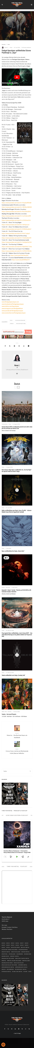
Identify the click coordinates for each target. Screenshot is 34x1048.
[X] (8, 1029)
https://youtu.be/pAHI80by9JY (21, 259)
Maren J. (6, 47)
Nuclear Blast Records (9, 964)
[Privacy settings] (3, 1045)
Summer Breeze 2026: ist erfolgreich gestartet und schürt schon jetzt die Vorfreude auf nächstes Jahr (17, 427)
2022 (17, 945)
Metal (4, 960)
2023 (22, 945)
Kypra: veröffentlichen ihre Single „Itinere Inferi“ (13, 551)
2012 (3, 943)
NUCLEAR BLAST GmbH (21, 323)
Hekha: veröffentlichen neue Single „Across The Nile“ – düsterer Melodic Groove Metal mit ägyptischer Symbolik (16, 511)
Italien (12, 323)
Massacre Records (8, 958)
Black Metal (25, 947)
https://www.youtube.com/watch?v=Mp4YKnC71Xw (17, 246)
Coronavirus (23, 949)
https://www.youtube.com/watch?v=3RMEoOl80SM (17, 207)
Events (3, 587)
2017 (22, 943)
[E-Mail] (19, 346)
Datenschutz (26, 1024)
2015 (13, 943)
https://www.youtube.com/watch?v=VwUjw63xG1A (16, 242)
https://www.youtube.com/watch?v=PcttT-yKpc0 (16, 233)
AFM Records (16, 947)
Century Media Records (10, 949)
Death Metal (6, 951)
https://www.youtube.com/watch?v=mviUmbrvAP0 (16, 216)
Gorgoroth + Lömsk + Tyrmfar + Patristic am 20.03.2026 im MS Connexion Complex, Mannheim (16, 590)
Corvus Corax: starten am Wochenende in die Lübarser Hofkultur (17, 751)
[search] (30, 771)
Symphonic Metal (21, 969)
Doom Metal (26, 951)
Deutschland (16, 951)
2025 (3, 947)
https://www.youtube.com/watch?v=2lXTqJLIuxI (15, 224)
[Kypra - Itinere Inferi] (17, 530)
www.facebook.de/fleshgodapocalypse (13, 304)
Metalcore (26, 960)
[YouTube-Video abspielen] (17, 77)
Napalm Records (7, 962)
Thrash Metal (6, 971)
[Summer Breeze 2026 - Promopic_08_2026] (17, 406)
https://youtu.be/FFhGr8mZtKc (19, 255)
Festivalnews (5, 424)
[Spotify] (18, 1029)
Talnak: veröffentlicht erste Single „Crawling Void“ (13, 675)
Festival (5, 954)
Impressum (20, 1024)
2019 (12, 320)
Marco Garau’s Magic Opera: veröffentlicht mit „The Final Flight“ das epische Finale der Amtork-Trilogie (17, 470)
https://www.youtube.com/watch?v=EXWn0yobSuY (16, 229)
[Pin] (14, 346)
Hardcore (28, 954)
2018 (27, 943)
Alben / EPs (4, 711)
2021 (13, 945)
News (11, 47)
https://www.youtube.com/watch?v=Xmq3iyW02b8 (16, 202)
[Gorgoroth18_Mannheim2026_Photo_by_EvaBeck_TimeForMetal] (17, 569)
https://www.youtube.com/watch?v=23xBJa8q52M (16, 238)
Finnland (12, 954)
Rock (4, 969)
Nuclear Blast (19, 962)
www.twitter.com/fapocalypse (10, 306)
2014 (8, 943)
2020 (8, 945)
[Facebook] (4, 1029)
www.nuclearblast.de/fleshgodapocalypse (14, 313)
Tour (25, 971)
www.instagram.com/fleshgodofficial (12, 308)
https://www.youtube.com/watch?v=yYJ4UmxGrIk (16, 220)
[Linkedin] (15, 1029)
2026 (8, 947)
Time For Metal (17, 971)
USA (30, 971)
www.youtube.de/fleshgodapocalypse (12, 310)
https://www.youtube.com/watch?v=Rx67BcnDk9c (16, 211)
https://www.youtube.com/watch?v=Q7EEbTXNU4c (17, 251)
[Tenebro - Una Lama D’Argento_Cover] (17, 694)
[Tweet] (9, 346)
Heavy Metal (15, 956)
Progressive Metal (8, 967)
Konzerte (8, 587)
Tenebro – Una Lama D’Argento (9, 714)
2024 (27, 945)
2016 (17, 943)
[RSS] (22, 1029)
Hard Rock (5, 956)
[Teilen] (5, 346)
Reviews (9, 711)
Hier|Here (14, 927)
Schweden (10, 969)
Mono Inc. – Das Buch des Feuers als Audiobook (17, 735)
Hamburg (20, 954)
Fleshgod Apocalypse (20, 320)
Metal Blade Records (14, 960)
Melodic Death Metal (22, 958)
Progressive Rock (21, 967)
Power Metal (23, 964)
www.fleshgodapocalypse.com (10, 302)
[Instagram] (12, 1029)
